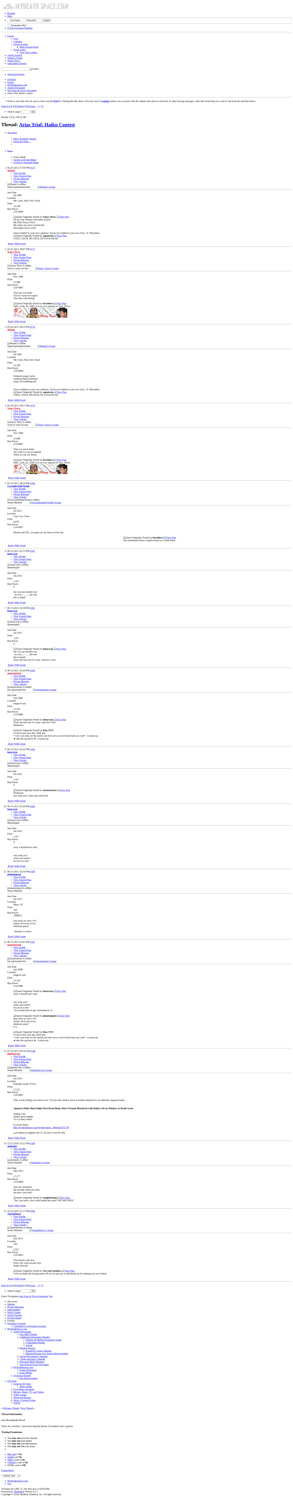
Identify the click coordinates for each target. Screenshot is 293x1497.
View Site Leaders (28, 52)
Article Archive (14, 55)
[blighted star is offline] (41, 1070)
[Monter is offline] (46, 187)
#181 (32, 551)
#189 (32, 1143)
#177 (32, 249)
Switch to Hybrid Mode (24, 160)
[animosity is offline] (40, 1162)
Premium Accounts (16, 1323)
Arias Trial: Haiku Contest (47, 124)
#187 (32, 942)
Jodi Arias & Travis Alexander (21, 90)
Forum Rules (7, 1470)
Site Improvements (29, 1378)
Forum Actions (20, 44)
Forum (10, 36)
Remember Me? (18, 25)
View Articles (20, 181)
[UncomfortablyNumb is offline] (45, 502)
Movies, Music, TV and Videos (28, 1392)
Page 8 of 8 (6, 106)
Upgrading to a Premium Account (29, 1326)
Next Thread (27, 1408)
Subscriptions (13, 1309)
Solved (29, 1345)
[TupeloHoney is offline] (42, 1230)
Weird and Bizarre (22, 1397)
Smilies (10, 1457)
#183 (32, 670)
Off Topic (12, 1381)
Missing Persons (27, 1348)
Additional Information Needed (35, 1337)
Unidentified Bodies (35, 1342)
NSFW (16, 1403)
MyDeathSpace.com (17, 85)
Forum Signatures (28, 1370)
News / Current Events (24, 1400)
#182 (32, 608)
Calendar (17, 41)
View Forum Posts (22, 176)
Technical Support (22, 1375)
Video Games (20, 1394)
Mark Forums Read (29, 47)
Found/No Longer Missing (38, 1351)
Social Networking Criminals (34, 1356)
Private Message (21, 178)
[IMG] (10, 1459)
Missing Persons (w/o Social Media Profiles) (47, 1353)
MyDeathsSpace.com (17, 1481)
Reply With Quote (16, 243)
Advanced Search (15, 74)
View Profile (19, 173)
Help (9, 16)
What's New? (13, 60)
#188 (32, 1051)
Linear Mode (19, 157)
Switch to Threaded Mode (26, 162)
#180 (32, 483)
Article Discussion (16, 87)
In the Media (26, 1373)
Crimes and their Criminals (32, 1359)
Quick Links (19, 49)
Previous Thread (11, 1408)
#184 (32, 749)
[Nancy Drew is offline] (47, 268)
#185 (32, 806)
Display (10, 151)
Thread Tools (12, 133)
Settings (11, 1304)
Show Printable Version (24, 139)
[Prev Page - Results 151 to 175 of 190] (29, 106)
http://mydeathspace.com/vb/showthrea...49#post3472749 (41, 1127)
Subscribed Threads (16, 63)
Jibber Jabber (26, 1386)
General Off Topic (22, 1384)
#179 (32, 405)
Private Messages (15, 1307)
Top (51, 1296)
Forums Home (14, 1318)
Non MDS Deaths (28, 1334)
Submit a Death (14, 58)
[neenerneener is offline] (44, 689)
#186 (32, 871)
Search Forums (14, 1315)
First (22, 106)
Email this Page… (22, 141)
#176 (32, 167)
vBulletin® (18, 1491)
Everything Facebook (23, 1389)
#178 (32, 327)
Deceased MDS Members (32, 1362)
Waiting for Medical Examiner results (43, 1340)
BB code (11, 1454)
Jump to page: (14, 111)
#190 (32, 1211)
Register (11, 13)
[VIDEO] (12, 1462)
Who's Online (14, 1312)
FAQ (15, 39)
